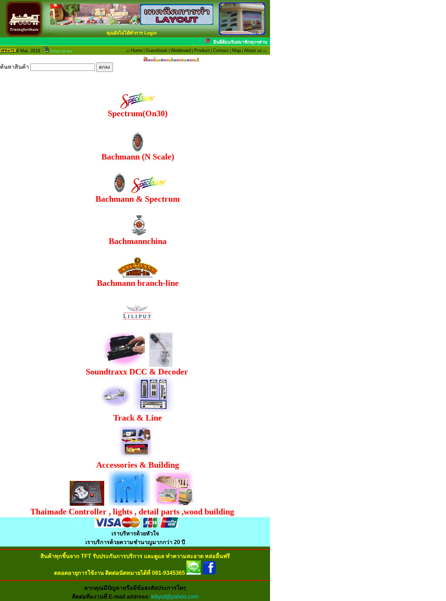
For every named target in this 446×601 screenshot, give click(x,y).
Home (137, 50)
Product (202, 50)
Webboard (181, 50)
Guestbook (157, 50)
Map (236, 50)
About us (253, 50)
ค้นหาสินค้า (15, 67)
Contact (221, 50)
